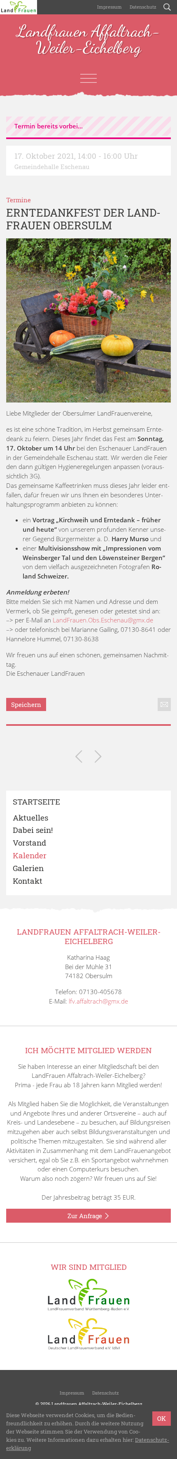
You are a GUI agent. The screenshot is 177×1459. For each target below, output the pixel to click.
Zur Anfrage (86, 1216)
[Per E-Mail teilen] (164, 704)
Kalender (30, 855)
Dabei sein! (33, 830)
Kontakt (27, 881)
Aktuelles (30, 818)
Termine (18, 200)
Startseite (36, 802)
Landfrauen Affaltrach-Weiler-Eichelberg (88, 40)
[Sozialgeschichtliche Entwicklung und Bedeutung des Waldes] (98, 758)
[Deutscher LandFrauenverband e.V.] (88, 1333)
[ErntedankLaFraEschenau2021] (88, 320)
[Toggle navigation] (88, 78)
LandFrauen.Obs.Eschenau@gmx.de (103, 620)
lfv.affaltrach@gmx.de (98, 1001)
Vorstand (29, 843)
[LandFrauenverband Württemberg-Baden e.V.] (88, 1294)
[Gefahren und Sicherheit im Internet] (78, 758)
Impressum (109, 7)
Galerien (28, 868)
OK (161, 1418)
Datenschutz (142, 7)
